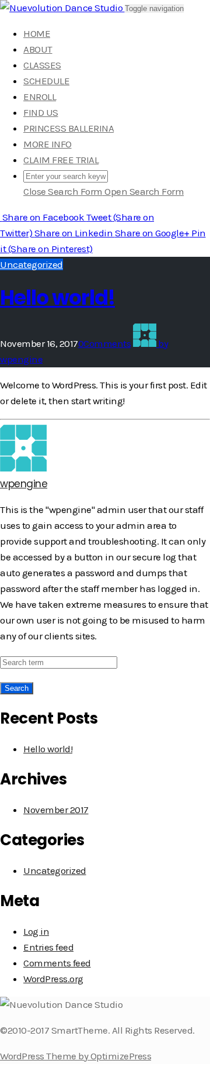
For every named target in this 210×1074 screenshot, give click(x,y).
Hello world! (57, 297)
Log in (36, 931)
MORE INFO (47, 144)
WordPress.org (53, 978)
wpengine (23, 484)
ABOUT (37, 49)
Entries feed (48, 947)
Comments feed (57, 963)
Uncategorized (31, 264)
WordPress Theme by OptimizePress (75, 1056)
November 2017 (56, 809)
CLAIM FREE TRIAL (61, 160)
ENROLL (39, 96)
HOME (36, 33)
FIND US (40, 112)
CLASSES (42, 65)
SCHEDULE (46, 81)
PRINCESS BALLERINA (68, 128)
